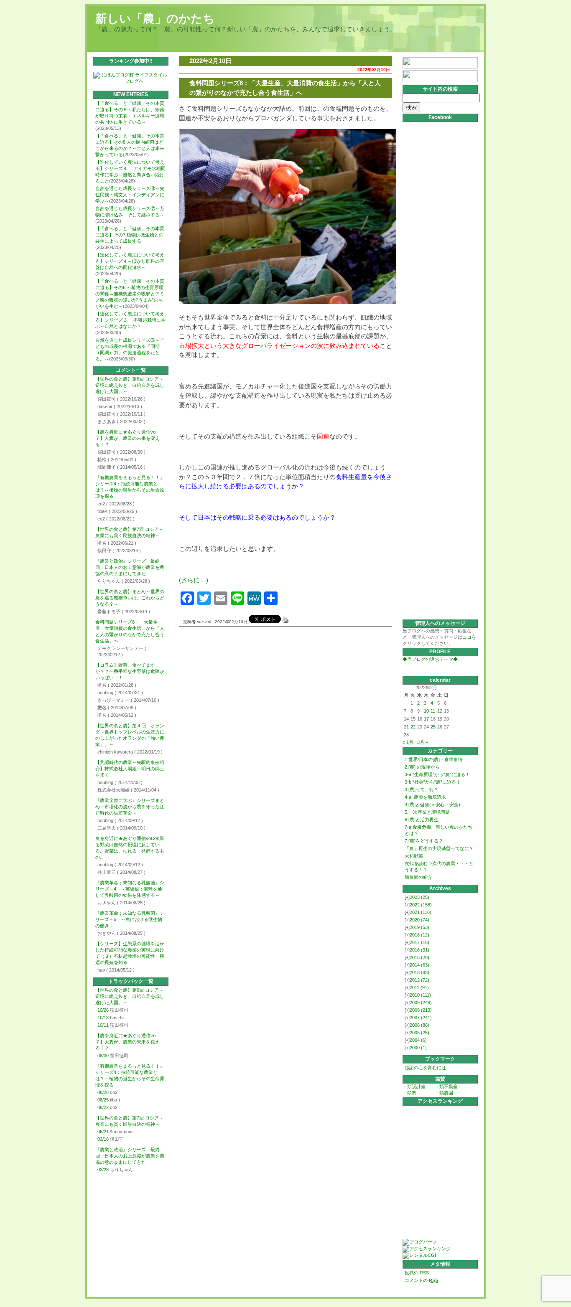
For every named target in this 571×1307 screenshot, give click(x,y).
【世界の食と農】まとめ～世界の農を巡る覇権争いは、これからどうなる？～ (129, 598)
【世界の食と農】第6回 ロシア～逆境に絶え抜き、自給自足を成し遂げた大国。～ (129, 385)
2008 (421, 1010)
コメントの (421, 1280)
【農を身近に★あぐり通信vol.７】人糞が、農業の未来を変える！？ (127, 438)
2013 (419, 972)
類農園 (446, 1092)
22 (413, 726)
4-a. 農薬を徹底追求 (425, 796)
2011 (419, 987)
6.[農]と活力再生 (421, 819)
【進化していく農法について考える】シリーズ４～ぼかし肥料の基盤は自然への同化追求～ (129, 261)
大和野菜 (414, 855)
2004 (418, 1040)
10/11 (103, 1025)
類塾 (411, 1092)
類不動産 (448, 1086)
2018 (419, 934)
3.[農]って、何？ (421, 789)
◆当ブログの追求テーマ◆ (430, 659)
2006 (419, 1025)
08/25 (103, 1099)
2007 (421, 1017)
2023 (419, 897)
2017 (419, 942)
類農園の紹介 (418, 877)
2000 (418, 1047)
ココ (467, 637)
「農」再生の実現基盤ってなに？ (439, 848)
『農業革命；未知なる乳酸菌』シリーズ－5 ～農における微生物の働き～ (129, 919)
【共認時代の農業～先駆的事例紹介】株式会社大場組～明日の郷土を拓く (129, 768)
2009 (421, 1002)
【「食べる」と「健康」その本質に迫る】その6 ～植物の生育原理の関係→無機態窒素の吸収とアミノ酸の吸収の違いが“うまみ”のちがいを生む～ (129, 294)
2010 (420, 994)
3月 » (422, 742)
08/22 (103, 1107)
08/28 (103, 1092)
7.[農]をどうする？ (424, 840)
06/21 (103, 1131)
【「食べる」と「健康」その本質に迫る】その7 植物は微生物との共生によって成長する (129, 235)
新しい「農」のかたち (155, 18)
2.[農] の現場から (422, 766)
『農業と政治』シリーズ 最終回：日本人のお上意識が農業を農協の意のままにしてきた (129, 567)
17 (426, 718)
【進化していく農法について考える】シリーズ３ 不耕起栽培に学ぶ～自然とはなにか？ (130, 320)
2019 (419, 927)
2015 (419, 957)
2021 (420, 912)
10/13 (103, 1017)
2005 (419, 1032)
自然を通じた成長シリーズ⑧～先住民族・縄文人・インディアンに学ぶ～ (129, 194)
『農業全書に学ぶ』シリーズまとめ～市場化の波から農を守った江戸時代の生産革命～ (129, 806)
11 (433, 710)
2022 (421, 904)
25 (433, 726)
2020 (419, 919)
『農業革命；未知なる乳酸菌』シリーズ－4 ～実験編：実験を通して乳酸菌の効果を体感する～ (129, 889)
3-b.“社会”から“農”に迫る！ (433, 781)
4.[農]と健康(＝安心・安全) (432, 804)
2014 (419, 964)
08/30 (103, 1055)
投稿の (417, 1272)
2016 (419, 949)
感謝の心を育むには (425, 1067)
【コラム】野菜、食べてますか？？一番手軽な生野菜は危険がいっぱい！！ (129, 671)
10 (426, 710)
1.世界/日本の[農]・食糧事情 (434, 759)
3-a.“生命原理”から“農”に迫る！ (437, 774)
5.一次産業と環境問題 (427, 812)
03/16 (103, 1139)
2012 (419, 979)
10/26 (103, 1010)
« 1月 (408, 742)
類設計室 (416, 1086)
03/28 (103, 1169)
